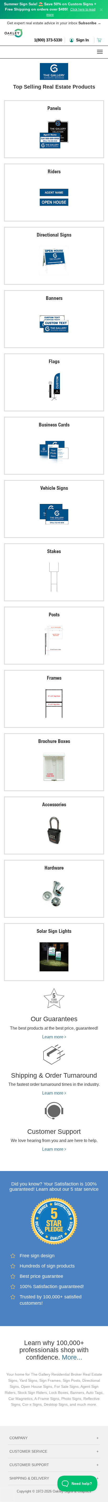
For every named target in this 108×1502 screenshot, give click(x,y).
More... (72, 1357)
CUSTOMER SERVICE (54, 1451)
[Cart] (100, 40)
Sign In (82, 40)
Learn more (53, 1037)
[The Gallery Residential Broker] (54, 70)
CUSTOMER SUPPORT (54, 1465)
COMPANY (54, 1438)
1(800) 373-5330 (48, 40)
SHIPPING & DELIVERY (54, 1478)
